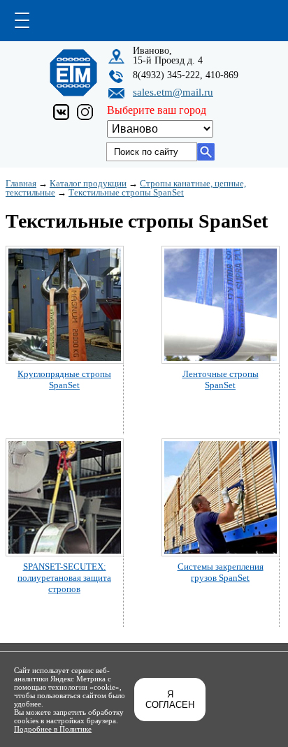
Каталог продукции (88, 183)
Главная (21, 183)
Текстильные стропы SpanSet (126, 192)
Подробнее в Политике (53, 729)
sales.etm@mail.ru (173, 92)
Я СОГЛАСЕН (169, 699)
